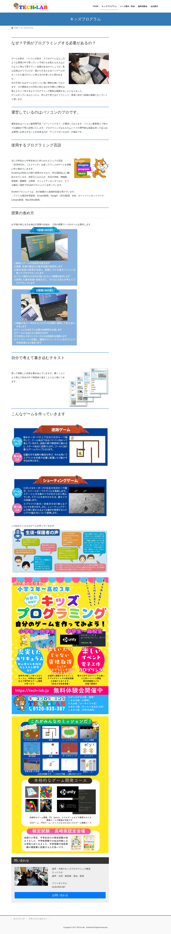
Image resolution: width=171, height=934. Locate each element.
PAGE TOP (164, 903)
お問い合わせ (60, 895)
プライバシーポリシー (37, 919)
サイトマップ (19, 919)
